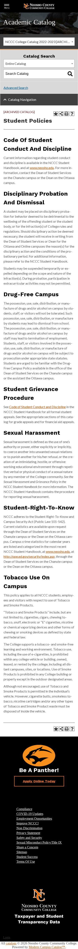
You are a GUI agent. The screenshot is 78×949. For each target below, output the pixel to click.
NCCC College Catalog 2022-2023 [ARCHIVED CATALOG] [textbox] (39, 42)
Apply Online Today (39, 781)
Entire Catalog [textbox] (15, 63)
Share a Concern (27, 847)
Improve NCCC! (27, 823)
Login (6, 937)
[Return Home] (39, 6)
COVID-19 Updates (29, 814)
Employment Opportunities (34, 818)
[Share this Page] (61, 113)
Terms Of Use (25, 861)
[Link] (39, 906)
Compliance (24, 809)
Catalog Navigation (22, 99)
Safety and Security (29, 837)
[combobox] (39, 41)
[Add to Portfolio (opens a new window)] (55, 113)
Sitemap (21, 852)
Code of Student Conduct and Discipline (37, 407)
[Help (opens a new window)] (72, 113)
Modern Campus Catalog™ (47, 947)
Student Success (27, 857)
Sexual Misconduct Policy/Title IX (39, 842)
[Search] (70, 73)
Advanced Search (16, 88)
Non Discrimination (29, 828)
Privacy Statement (28, 833)
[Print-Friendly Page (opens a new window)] (66, 113)
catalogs (11, 943)
